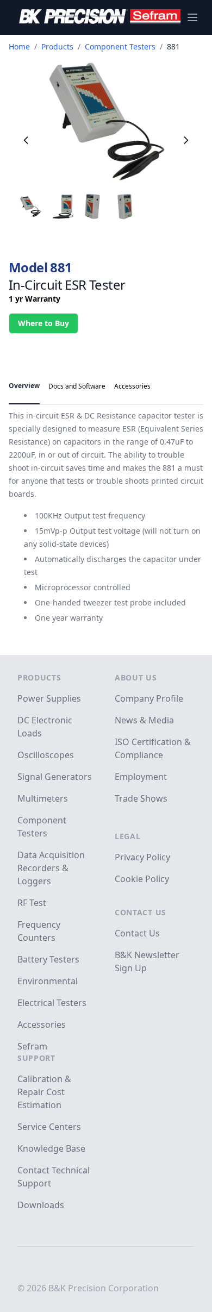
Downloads (40, 1205)
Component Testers (120, 46)
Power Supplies (49, 698)
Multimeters (42, 798)
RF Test (31, 903)
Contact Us (140, 912)
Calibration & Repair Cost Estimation (44, 1092)
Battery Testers (48, 959)
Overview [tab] (24, 385)
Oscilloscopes (45, 755)
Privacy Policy (142, 857)
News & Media (144, 720)
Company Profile (149, 698)
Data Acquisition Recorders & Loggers (51, 868)
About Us (136, 677)
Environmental (47, 981)
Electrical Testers (51, 1003)
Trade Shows (141, 798)
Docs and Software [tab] (76, 386)
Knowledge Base (51, 1148)
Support (36, 1058)
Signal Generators (54, 777)
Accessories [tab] (132, 386)
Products (57, 46)
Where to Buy (43, 323)
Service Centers (49, 1127)
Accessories (41, 1024)
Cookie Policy (142, 879)
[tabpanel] (106, 516)
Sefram (32, 1046)
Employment (141, 777)
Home (19, 46)
